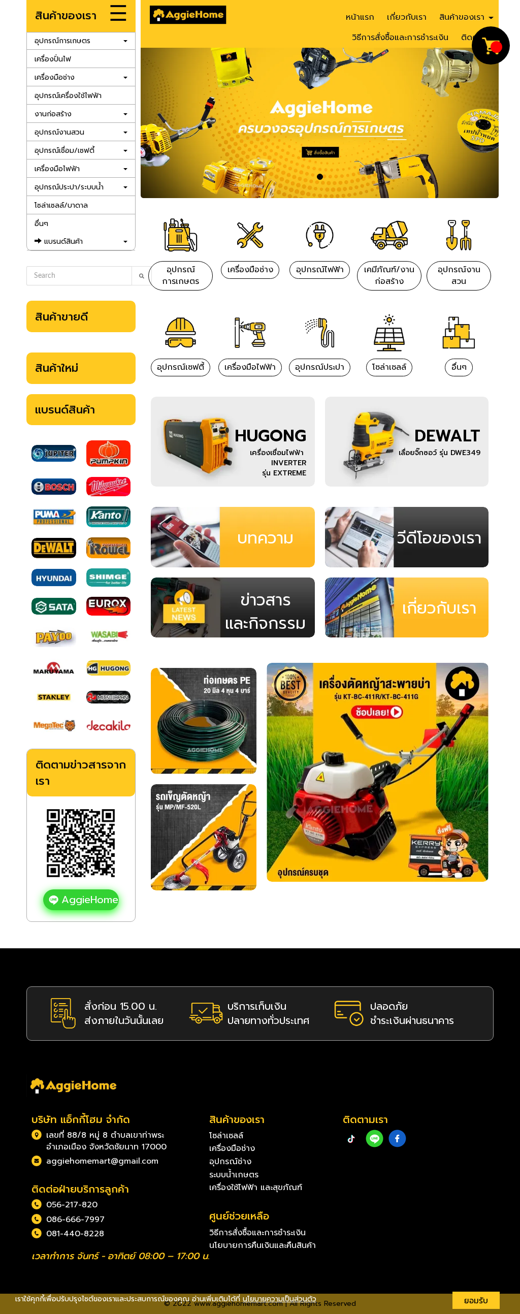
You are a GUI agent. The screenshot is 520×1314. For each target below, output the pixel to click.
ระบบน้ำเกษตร (233, 1175)
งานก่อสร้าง (53, 114)
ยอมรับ (476, 1300)
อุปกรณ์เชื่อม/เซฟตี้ (64, 150)
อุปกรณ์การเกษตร (62, 41)
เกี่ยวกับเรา (407, 17)
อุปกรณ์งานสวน (59, 132)
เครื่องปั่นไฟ (53, 59)
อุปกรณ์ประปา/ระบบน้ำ (69, 187)
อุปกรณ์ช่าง (230, 1162)
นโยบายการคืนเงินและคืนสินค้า (262, 1245)
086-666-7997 (75, 1219)
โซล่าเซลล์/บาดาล (61, 205)
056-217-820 (72, 1205)
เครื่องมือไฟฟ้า (57, 169)
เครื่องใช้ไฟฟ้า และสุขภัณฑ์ (255, 1187)
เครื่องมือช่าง (55, 77)
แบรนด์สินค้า (62, 241)
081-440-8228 (75, 1234)
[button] (167, 123)
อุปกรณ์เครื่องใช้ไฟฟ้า (68, 95)
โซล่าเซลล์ (226, 1136)
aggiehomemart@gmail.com (102, 1161)
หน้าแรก (360, 17)
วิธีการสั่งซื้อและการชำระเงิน (400, 37)
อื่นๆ (41, 223)
